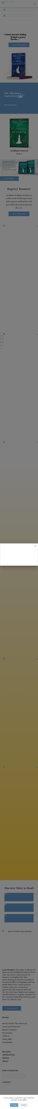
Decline (23, 1105)
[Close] (35, 546)
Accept (14, 1105)
